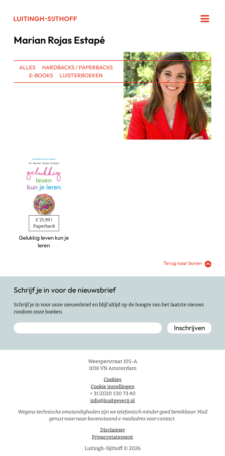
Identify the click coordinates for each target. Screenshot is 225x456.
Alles (27, 67)
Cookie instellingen (112, 387)
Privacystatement (112, 437)
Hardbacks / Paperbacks (77, 67)
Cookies (113, 379)
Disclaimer (112, 430)
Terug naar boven (182, 263)
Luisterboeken (81, 75)
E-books (41, 75)
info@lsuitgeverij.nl (112, 401)
